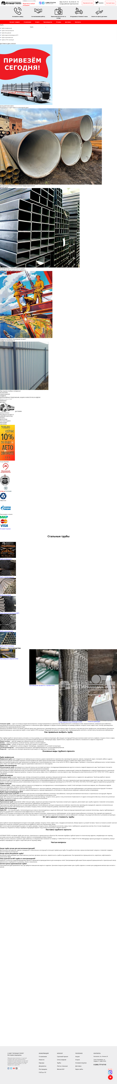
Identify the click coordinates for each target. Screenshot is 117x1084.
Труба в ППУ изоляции (8, 39)
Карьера (41, 1063)
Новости (41, 1060)
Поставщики (43, 1069)
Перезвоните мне (88, 3)
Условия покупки (5, 529)
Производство (47, 22)
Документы (42, 1066)
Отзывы (58, 22)
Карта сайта (79, 1069)
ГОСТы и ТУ (42, 1072)
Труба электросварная (8, 30)
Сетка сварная (61, 1060)
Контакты (78, 22)
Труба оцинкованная (7, 37)
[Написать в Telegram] (43, 3)
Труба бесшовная (6, 33)
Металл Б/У (60, 1069)
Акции (77, 1056)
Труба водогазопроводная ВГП (10, 35)
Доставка (68, 22)
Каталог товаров (15, 22)
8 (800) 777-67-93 (51, 3)
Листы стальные (62, 1066)
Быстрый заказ (110, 3)
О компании (27, 22)
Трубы (59, 1063)
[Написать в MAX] (40, 3)
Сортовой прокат (62, 1056)
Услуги (37, 22)
